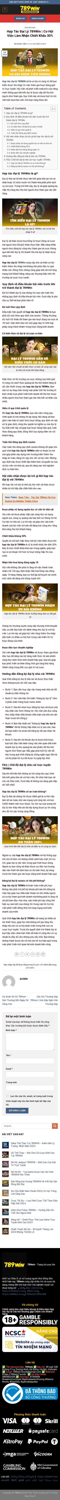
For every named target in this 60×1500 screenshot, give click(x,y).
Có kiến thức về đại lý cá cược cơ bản (26, 126)
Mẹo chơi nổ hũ (34, 1288)
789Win (21, 262)
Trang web (11, 1082)
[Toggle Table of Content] (51, 108)
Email (9, 1069)
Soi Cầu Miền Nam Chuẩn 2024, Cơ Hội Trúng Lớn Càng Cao (34, 1192)
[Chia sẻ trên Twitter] (27, 954)
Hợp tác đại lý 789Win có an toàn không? (28, 163)
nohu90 (5, 1480)
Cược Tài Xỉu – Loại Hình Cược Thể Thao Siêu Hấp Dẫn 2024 (34, 1202)
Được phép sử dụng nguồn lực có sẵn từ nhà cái (31, 143)
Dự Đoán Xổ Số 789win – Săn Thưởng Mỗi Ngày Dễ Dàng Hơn (15, 1000)
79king (48, 1480)
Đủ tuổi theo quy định (20, 123)
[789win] (30, 9)
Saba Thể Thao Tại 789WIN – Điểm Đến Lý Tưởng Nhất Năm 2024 (33, 1144)
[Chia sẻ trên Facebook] (22, 954)
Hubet (55, 1480)
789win (30, 1294)
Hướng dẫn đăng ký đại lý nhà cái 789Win (26, 156)
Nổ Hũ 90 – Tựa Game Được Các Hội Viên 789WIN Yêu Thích (32, 1173)
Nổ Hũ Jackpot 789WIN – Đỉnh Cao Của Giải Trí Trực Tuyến (33, 1163)
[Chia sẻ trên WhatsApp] (16, 954)
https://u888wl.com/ (13, 1294)
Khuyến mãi (30, 28)
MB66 (14, 1476)
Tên (8, 1055)
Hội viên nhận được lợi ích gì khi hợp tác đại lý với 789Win (29, 138)
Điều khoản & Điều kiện (36, 1309)
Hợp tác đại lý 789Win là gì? (19, 113)
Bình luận (11, 1030)
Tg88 (40, 1480)
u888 (22, 1288)
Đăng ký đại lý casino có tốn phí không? (27, 166)
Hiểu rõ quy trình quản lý (21, 130)
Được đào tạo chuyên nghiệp (23, 153)
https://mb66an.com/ (13, 1291)
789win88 (41, 1294)
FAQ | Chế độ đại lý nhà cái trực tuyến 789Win (28, 159)
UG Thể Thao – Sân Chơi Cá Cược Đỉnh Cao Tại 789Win (32, 1154)
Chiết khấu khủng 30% (20, 146)
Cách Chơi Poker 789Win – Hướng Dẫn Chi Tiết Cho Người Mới (32, 1211)
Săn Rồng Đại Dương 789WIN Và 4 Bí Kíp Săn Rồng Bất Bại (34, 1183)
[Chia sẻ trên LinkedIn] (43, 954)
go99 (27, 1480)
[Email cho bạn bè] (32, 954)
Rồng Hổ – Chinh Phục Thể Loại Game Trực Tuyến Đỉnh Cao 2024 (33, 1221)
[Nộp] (55, 1126)
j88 (33, 1476)
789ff (14, 1480)
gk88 (21, 1480)
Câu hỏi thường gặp (23, 1311)
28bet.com (32, 1291)
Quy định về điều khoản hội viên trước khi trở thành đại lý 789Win (27, 118)
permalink (30, 968)
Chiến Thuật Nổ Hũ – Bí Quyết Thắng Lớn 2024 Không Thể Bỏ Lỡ (32, 1230)
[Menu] (4, 9)
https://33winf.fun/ (48, 1476)
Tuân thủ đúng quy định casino (24, 133)
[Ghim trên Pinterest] (38, 954)
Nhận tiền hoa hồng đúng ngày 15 (25, 149)
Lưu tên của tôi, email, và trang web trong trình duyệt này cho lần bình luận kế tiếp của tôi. (29, 1100)
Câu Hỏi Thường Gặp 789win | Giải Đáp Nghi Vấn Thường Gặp (44, 1000)
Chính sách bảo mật (13, 1309)
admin (43, 44)
